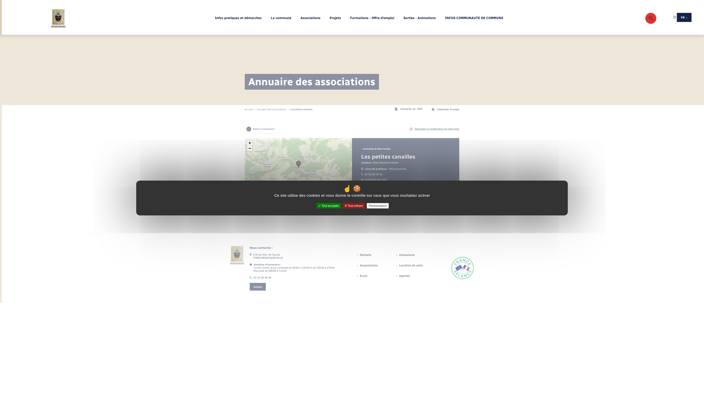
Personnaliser (378, 205)
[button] (249, 143)
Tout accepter (330, 205)
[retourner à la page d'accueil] (58, 18)
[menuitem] (238, 18)
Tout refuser (355, 205)
